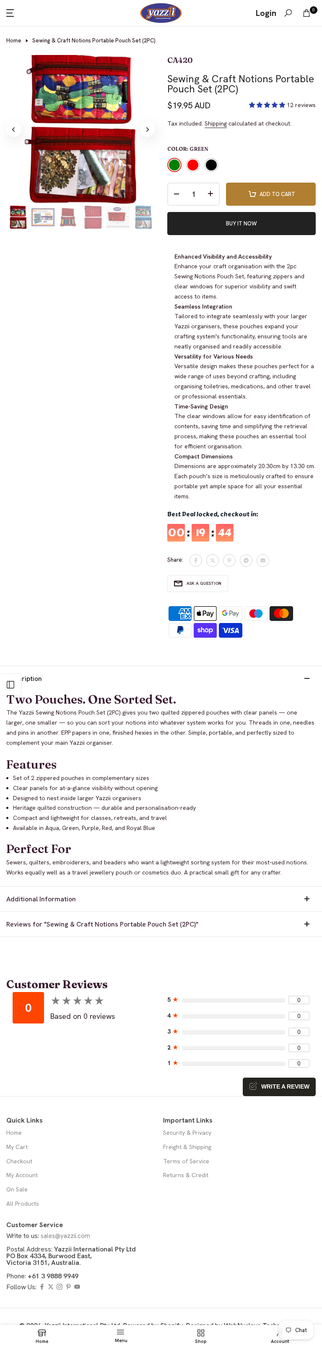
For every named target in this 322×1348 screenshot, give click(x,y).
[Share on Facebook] (196, 560)
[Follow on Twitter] (50, 1287)
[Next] (147, 129)
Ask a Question (204, 583)
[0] (306, 13)
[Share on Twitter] (212, 560)
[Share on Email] (263, 560)
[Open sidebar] (10, 684)
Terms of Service (186, 1161)
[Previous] (13, 129)
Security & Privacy (187, 1132)
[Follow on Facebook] (42, 1287)
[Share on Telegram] (246, 560)
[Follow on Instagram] (59, 1287)
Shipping (216, 123)
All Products (22, 1203)
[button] (268, 105)
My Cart (17, 1147)
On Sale (17, 1189)
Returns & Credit (185, 1175)
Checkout (19, 1161)
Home (13, 40)
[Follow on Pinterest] (68, 1287)
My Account (22, 1175)
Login (266, 13)
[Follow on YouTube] (77, 1287)
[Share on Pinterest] (229, 560)
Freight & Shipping (187, 1147)
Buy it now (241, 223)
